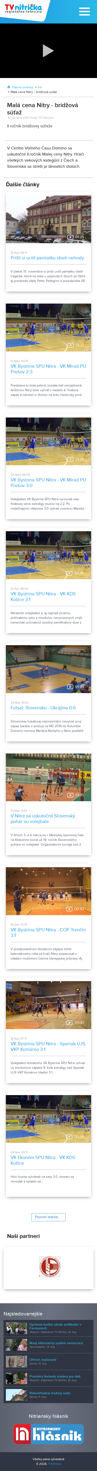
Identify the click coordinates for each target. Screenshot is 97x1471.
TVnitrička (54, 1464)
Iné (40, 87)
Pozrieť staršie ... (48, 1217)
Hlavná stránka (22, 87)
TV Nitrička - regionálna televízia (26, 11)
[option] (48, 1268)
